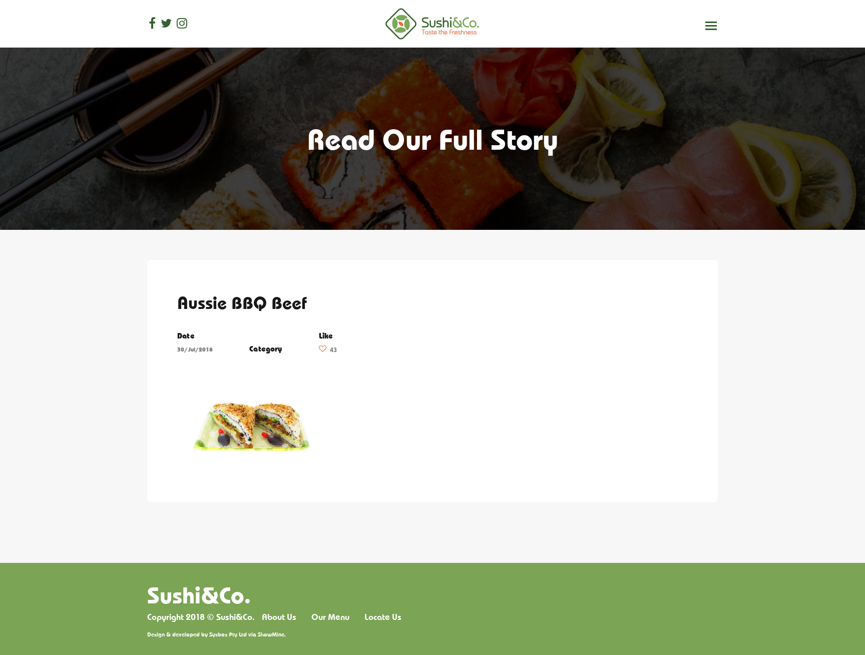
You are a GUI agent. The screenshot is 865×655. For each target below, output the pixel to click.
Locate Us (382, 616)
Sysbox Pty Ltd (228, 634)
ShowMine (271, 634)
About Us (279, 616)
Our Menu (330, 616)
